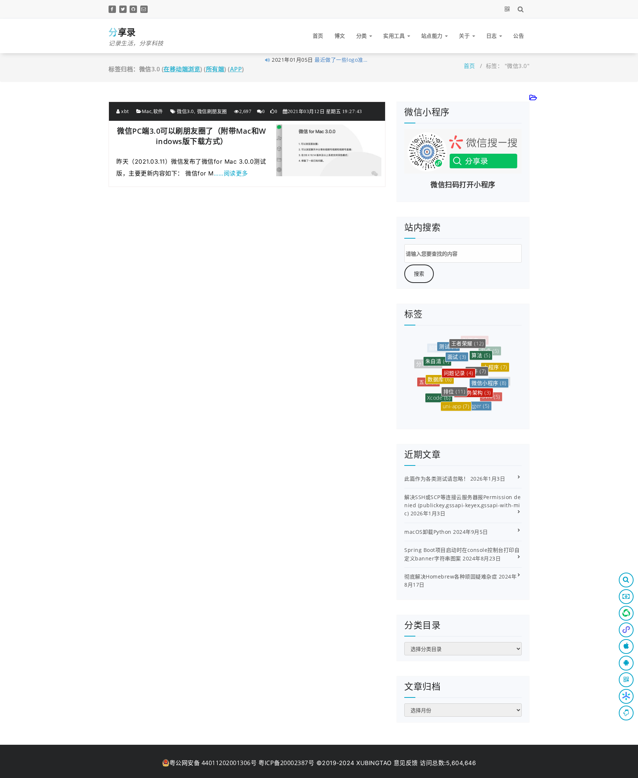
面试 (456, 348)
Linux (463, 410)
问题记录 (458, 363)
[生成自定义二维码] (508, 9)
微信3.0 (185, 111)
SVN (491, 392)
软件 (158, 111)
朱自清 (437, 355)
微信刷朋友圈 (212, 111)
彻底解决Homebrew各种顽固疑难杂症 (450, 576)
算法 (480, 349)
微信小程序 (489, 376)
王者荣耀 (467, 339)
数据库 (440, 371)
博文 (340, 35)
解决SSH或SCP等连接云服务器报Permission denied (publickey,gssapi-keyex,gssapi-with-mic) (462, 505)
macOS (444, 406)
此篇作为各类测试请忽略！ (436, 478)
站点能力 (433, 35)
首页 (318, 35)
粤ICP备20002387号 (286, 763)
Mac (147, 111)
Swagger (475, 400)
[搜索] (522, 9)
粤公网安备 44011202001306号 (213, 763)
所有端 (215, 69)
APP (236, 69)
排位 (454, 382)
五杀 (428, 378)
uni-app (456, 400)
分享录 (428, 362)
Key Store (481, 406)
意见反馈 (406, 763)
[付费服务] (626, 596)
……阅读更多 (231, 173)
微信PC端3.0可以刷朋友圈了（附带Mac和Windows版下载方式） (191, 136)
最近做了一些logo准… (341, 57)
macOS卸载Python (428, 531)
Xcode (439, 392)
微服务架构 (473, 383)
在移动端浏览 (182, 69)
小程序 (495, 362)
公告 (518, 35)
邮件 (476, 362)
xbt (124, 111)
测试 (448, 342)
